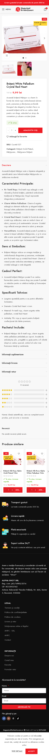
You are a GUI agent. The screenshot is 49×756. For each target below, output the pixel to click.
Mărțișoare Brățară (24, 152)
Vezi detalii (17, 751)
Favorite (8, 664)
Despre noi (9, 655)
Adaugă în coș (30, 130)
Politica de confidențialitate (16, 612)
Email (4, 696)
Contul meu (9, 660)
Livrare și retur (10, 621)
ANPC (7, 635)
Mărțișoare (11, 152)
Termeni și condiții (12, 607)
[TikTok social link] (18, 718)
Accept (31, 751)
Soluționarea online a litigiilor (16, 626)
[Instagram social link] (9, 718)
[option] (23, 58)
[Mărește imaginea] (7, 56)
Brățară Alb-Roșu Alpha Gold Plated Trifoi (12, 472)
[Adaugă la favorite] (19, 453)
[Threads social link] (13, 718)
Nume (4, 685)
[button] (4, 38)
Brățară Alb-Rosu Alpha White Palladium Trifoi (36, 472)
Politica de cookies (13, 617)
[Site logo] (24, 9)
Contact (8, 640)
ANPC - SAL (10, 630)
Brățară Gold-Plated (24, 149)
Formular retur (10, 669)
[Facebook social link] (4, 718)
